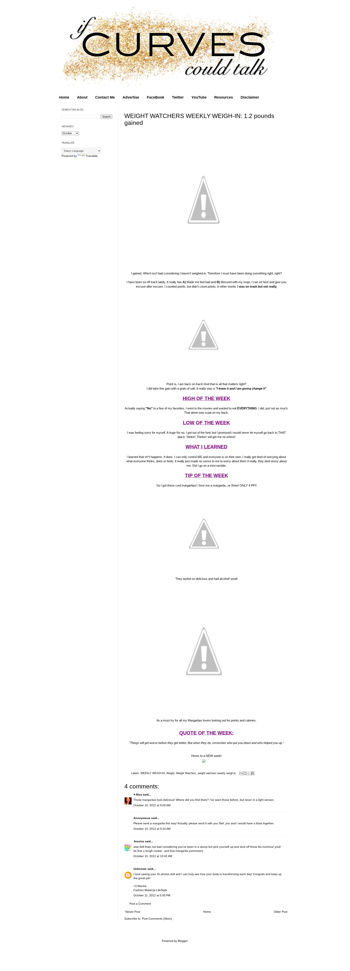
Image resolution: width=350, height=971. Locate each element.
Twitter (178, 97)
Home (64, 97)
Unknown (140, 868)
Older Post (280, 911)
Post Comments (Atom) (157, 918)
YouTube (199, 97)
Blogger (183, 940)
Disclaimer (250, 97)
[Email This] (241, 773)
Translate (92, 155)
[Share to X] (249, 773)
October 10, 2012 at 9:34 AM (152, 828)
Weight (170, 773)
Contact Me (105, 97)
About (82, 97)
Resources (223, 97)
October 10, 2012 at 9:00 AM (152, 805)
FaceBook (155, 97)
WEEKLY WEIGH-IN (153, 773)
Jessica (138, 841)
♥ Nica (137, 794)
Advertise (131, 97)
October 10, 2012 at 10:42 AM (152, 856)
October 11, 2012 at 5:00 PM (151, 895)
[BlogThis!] (245, 773)
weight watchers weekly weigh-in (217, 773)
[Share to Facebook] (253, 773)
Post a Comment (140, 903)
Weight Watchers (186, 773)
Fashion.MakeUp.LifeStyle (150, 890)
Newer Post (132, 911)
